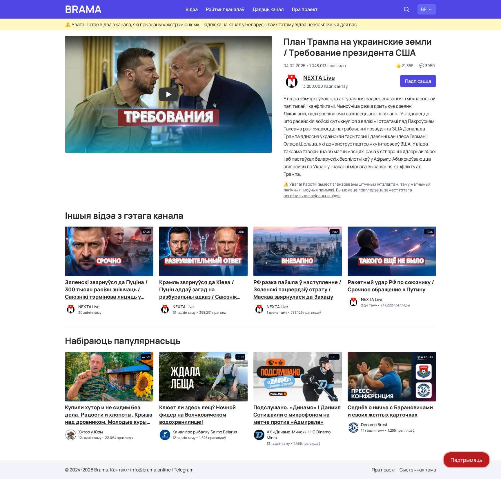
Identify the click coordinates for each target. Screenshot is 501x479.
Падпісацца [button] (418, 81)
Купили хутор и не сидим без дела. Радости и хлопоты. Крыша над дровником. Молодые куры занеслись (109, 418)
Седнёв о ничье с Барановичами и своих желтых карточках (390, 411)
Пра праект (304, 9)
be (423, 9)
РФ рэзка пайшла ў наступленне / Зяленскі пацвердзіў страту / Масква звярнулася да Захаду (297, 289)
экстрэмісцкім (181, 24)
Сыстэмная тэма (418, 470)
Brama (83, 9)
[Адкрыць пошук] (406, 9)
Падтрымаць (466, 459)
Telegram (184, 470)
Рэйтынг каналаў (225, 9)
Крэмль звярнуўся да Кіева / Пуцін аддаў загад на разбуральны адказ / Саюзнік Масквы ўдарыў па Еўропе (198, 293)
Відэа (192, 9)
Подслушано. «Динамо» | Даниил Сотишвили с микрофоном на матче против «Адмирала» (297, 414)
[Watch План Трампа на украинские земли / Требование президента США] (168, 94)
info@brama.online (150, 470)
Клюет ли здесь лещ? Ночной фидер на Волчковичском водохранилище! (197, 414)
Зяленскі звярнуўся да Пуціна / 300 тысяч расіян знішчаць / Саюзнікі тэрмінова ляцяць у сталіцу (106, 293)
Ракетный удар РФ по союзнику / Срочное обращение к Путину (391, 286)
